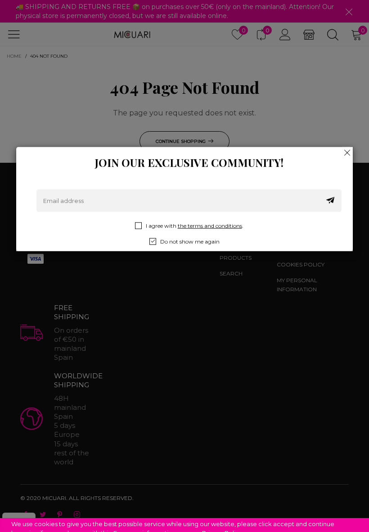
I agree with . (194, 225)
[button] (330, 200)
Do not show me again (190, 241)
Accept (329, 519)
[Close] (347, 152)
